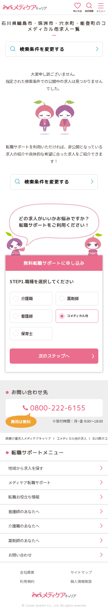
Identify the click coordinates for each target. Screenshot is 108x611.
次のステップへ (54, 356)
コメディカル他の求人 (71, 438)
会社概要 (27, 572)
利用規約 (27, 581)
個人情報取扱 (81, 581)
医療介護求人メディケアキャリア (28, 438)
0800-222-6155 (57, 408)
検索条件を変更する (42, 49)
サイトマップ (81, 572)
